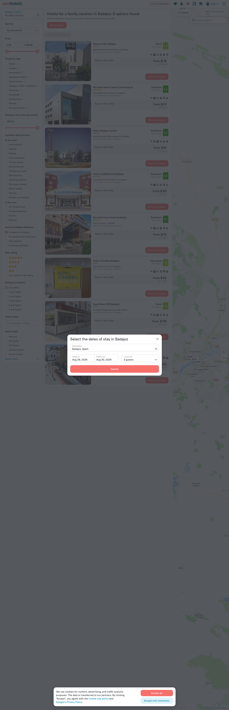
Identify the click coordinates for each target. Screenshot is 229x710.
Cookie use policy (99, 698)
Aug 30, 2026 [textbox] (104, 359)
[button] (156, 348)
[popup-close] (157, 338)
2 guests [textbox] (128, 359)
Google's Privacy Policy (69, 702)
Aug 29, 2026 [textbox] (80, 359)
